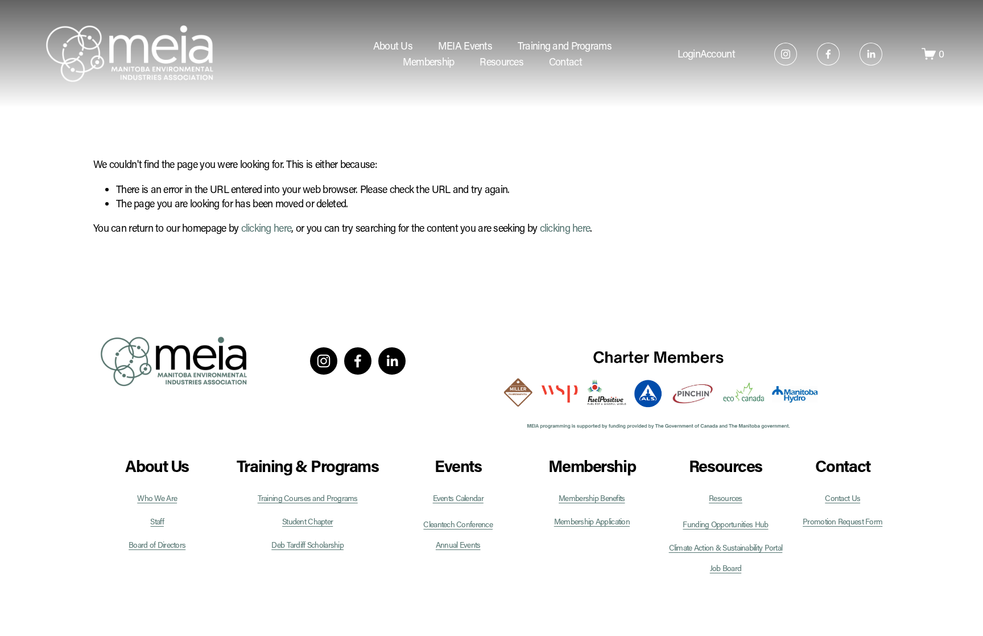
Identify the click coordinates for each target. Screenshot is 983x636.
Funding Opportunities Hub (725, 524)
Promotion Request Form (842, 521)
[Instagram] (785, 54)
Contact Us (842, 498)
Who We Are (157, 498)
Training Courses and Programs (308, 498)
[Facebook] (828, 54)
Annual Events (458, 545)
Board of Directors (157, 545)
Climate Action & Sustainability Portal (726, 548)
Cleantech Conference (458, 524)
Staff (156, 521)
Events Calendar (458, 498)
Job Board (726, 568)
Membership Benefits (592, 498)
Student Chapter (307, 521)
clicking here (266, 228)
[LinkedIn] (871, 54)
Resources (725, 498)
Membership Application (592, 521)
